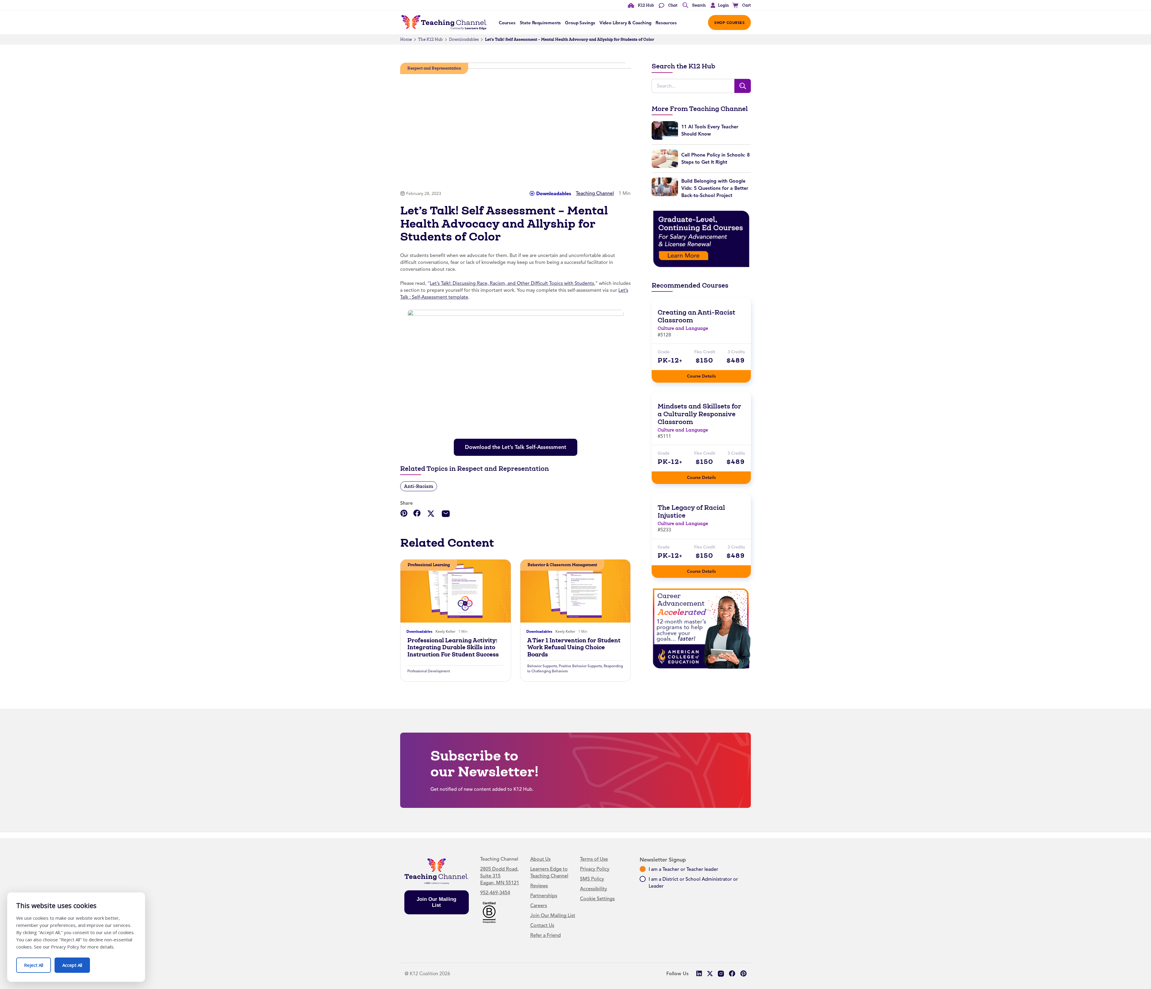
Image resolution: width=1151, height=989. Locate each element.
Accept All (76, 963)
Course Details (707, 374)
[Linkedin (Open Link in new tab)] (699, 973)
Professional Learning (429, 564)
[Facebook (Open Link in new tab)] (732, 973)
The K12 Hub (430, 39)
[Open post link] (455, 591)
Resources (666, 22)
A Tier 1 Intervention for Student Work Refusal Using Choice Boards (573, 647)
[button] (718, 5)
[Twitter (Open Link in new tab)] (710, 973)
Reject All (37, 963)
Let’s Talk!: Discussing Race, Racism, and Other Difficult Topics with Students (512, 283)
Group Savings (580, 22)
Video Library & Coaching (625, 22)
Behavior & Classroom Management (562, 564)
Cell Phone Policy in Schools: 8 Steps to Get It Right (715, 158)
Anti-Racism (418, 486)
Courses (507, 22)
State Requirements (540, 22)
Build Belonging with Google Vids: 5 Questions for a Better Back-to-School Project (714, 188)
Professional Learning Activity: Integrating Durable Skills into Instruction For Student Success (453, 647)
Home (406, 39)
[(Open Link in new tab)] (701, 238)
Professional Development (428, 671)
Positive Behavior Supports (580, 666)
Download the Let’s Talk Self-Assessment (517, 444)
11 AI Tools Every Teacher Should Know (709, 130)
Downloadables (464, 39)
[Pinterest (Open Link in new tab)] (743, 973)
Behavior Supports (542, 666)
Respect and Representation (434, 68)
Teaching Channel (595, 193)
